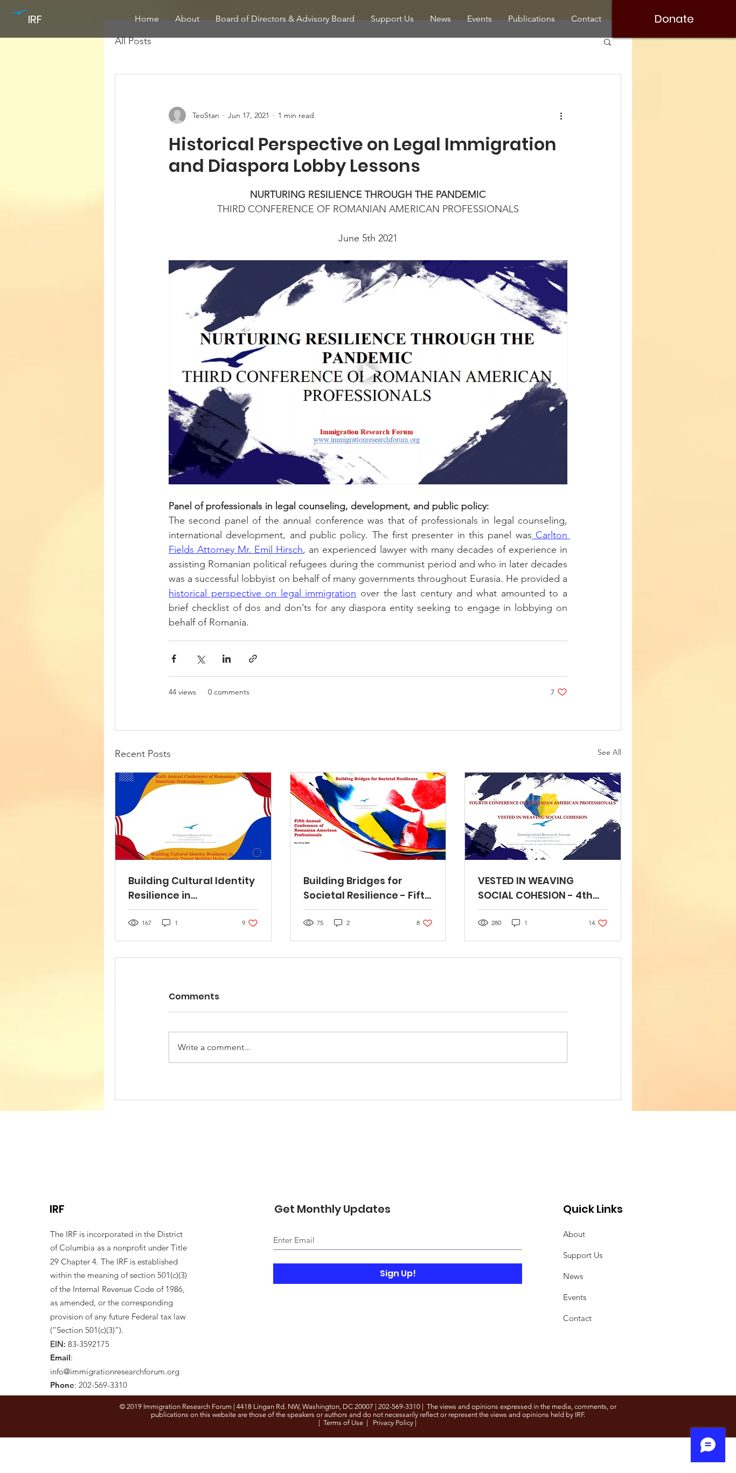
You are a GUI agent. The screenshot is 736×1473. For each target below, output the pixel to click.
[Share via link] (253, 659)
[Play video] (368, 372)
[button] (607, 41)
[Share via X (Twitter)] (200, 659)
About (574, 1234)
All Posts (133, 41)
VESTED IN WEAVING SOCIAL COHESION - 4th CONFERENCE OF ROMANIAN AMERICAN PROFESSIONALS (535, 888)
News (573, 1276)
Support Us (582, 1255)
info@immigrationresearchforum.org (114, 1371)
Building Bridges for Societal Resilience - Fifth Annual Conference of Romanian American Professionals (367, 888)
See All (609, 752)
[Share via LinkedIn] (226, 659)
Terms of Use (343, 1423)
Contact (577, 1318)
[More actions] (560, 115)
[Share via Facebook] (174, 659)
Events (574, 1297)
